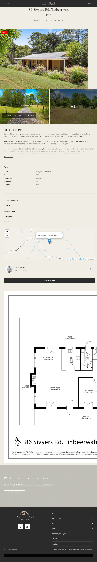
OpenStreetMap (81, 259)
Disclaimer (14, 549)
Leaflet (72, 259)
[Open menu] (90, 3)
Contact (7, 3)
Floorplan (20, 115)
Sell (53, 528)
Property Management (60, 534)
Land (54, 523)
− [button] (7, 235)
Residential (56, 518)
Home (54, 513)
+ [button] (7, 231)
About (54, 539)
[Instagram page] (28, 527)
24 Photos (7, 115)
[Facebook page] (21, 527)
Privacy (9, 549)
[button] (7, 205)
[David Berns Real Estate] (48, 3)
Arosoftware (90, 549)
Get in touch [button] (14, 493)
